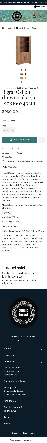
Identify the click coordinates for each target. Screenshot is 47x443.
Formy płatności (11, 387)
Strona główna (7, 28)
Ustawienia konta (12, 371)
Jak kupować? (10, 410)
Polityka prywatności (13, 407)
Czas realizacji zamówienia (16, 394)
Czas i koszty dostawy (14, 391)
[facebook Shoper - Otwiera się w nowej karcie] (12, 340)
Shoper (30, 433)
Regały (34, 28)
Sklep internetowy (20, 440)
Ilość (4, 125)
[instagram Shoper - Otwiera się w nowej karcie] (18, 340)
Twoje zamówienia (12, 367)
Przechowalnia (11, 374)
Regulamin (9, 355)
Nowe (26, 28)
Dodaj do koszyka (21, 139)
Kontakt (8, 423)
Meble (18, 28)
